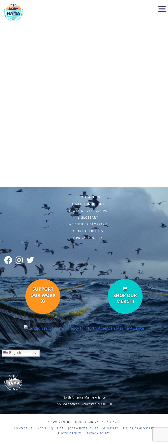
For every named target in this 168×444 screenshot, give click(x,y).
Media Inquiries (89, 204)
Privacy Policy (89, 238)
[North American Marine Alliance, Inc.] (84, 328)
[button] (162, 9)
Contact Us (89, 197)
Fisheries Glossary (89, 224)
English (14, 353)
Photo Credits (89, 231)
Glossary (89, 217)
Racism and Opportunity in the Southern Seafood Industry (43, 46)
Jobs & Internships (89, 211)
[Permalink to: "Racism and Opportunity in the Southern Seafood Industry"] (43, 93)
